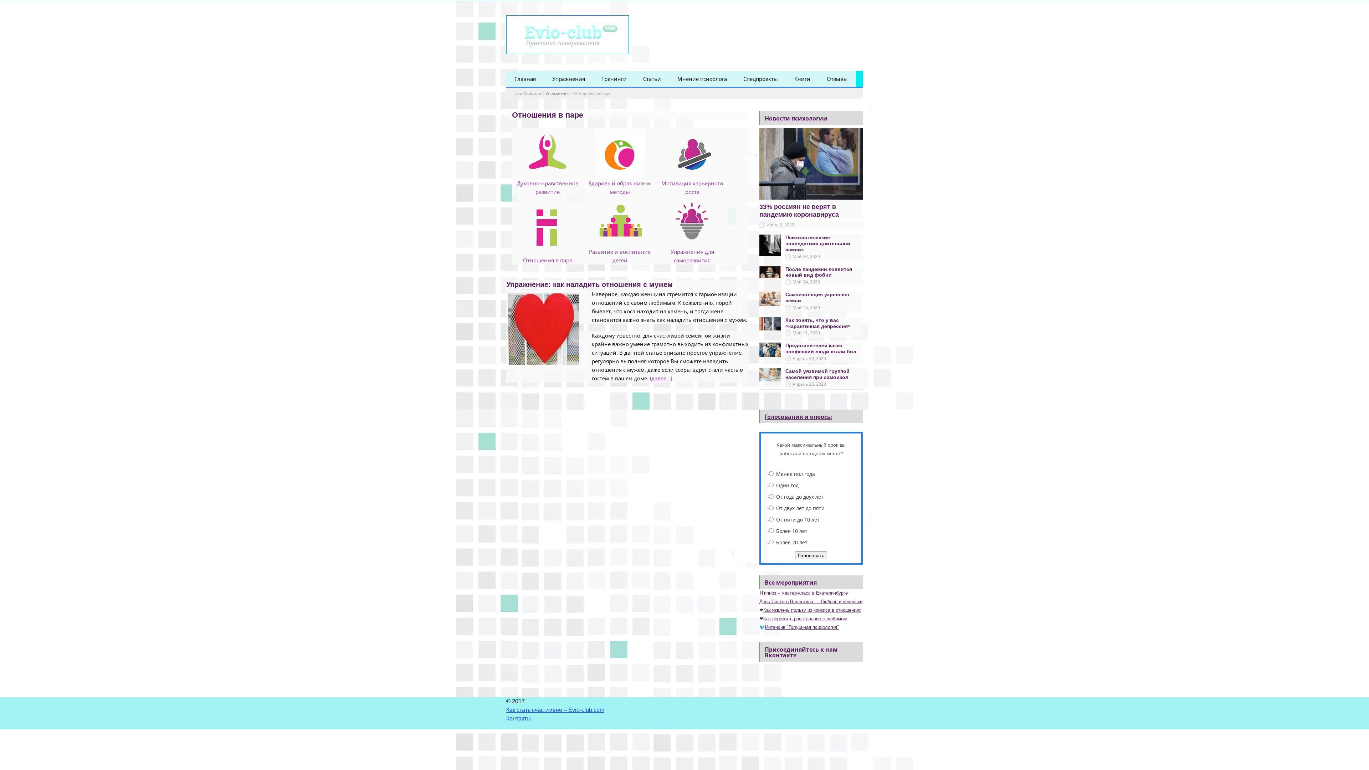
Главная (525, 78)
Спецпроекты (760, 78)
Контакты (518, 718)
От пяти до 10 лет (798, 519)
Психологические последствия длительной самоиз (817, 243)
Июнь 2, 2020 (780, 225)
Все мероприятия (791, 582)
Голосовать (811, 555)
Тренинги (614, 78)
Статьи (652, 78)
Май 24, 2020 (806, 282)
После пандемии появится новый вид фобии (818, 272)
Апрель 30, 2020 (809, 358)
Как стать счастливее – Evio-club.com (555, 710)
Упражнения (568, 78)
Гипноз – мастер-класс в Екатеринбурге (805, 593)
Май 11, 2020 (806, 333)
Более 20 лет (791, 542)
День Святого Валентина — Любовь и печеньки (810, 601)
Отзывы (837, 78)
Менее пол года (795, 474)
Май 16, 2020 (806, 307)
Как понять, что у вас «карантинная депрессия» (818, 323)
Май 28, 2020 (806, 256)
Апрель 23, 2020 (809, 384)
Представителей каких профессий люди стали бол (820, 348)
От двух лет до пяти (800, 508)
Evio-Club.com (527, 93)
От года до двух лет (800, 496)
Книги (802, 78)
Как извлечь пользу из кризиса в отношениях (812, 610)
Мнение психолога (702, 78)
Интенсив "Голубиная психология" (802, 627)
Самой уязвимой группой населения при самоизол (817, 374)
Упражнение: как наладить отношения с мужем (589, 284)
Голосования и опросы (798, 417)
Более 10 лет (791, 531)
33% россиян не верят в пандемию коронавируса (799, 210)
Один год (787, 485)
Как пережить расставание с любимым (805, 618)
